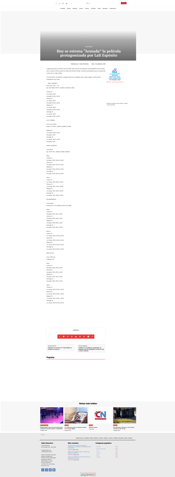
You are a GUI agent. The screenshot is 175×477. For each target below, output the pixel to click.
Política (91, 438)
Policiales (115, 425)
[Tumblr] (84, 337)
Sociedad (66, 425)
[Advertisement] (76, 315)
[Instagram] (59, 3)
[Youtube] (66, 3)
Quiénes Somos (93, 427)
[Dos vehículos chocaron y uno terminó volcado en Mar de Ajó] (124, 415)
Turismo (111, 438)
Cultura (101, 438)
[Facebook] (56, 3)
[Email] (80, 337)
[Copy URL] (92, 337)
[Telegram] (88, 337)
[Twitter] (63, 3)
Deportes (96, 438)
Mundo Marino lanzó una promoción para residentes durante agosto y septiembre (51, 428)
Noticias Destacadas (44, 425)
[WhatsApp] (72, 337)
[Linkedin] (76, 337)
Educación (121, 438)
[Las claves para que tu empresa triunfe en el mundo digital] (76, 415)
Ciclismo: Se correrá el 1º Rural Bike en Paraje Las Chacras (60, 348)
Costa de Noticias (84, 64)
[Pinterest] (68, 337)
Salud (125, 438)
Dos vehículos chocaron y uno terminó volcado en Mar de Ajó (123, 428)
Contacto (130, 438)
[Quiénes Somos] (100, 415)
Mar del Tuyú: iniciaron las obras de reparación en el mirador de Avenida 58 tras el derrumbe (79, 447)
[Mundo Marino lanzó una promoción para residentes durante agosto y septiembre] (51, 415)
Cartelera (88, 46)
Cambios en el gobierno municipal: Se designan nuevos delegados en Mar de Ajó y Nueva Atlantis (91, 349)
